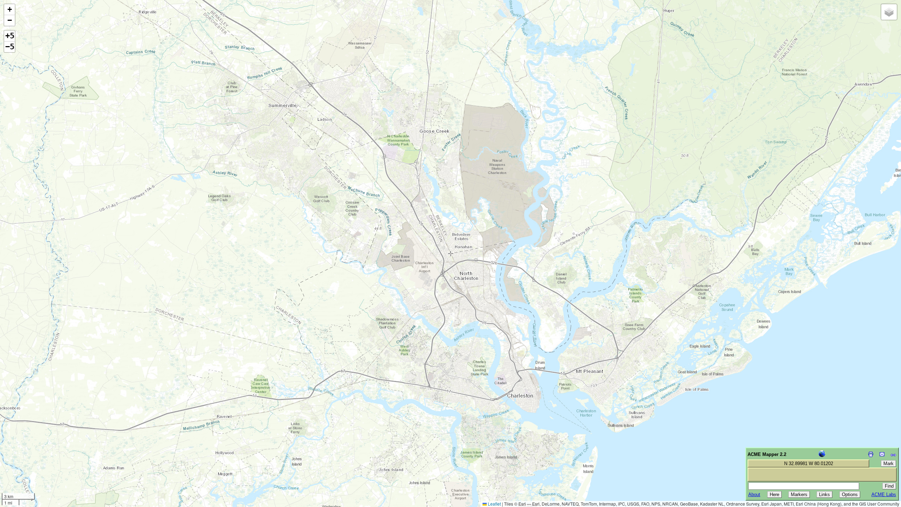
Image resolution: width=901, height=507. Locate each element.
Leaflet (494, 504)
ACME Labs (883, 494)
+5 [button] (9, 35)
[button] (9, 9)
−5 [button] (9, 46)
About (754, 494)
